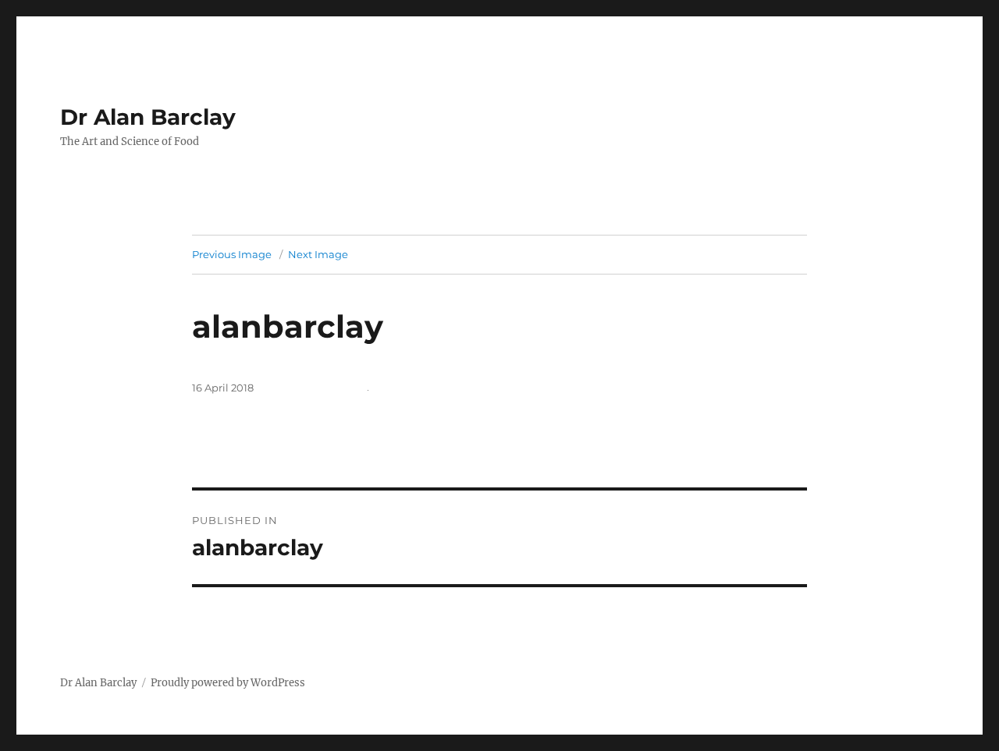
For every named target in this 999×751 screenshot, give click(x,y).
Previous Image (232, 254)
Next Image (318, 254)
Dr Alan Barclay (148, 117)
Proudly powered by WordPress (228, 682)
